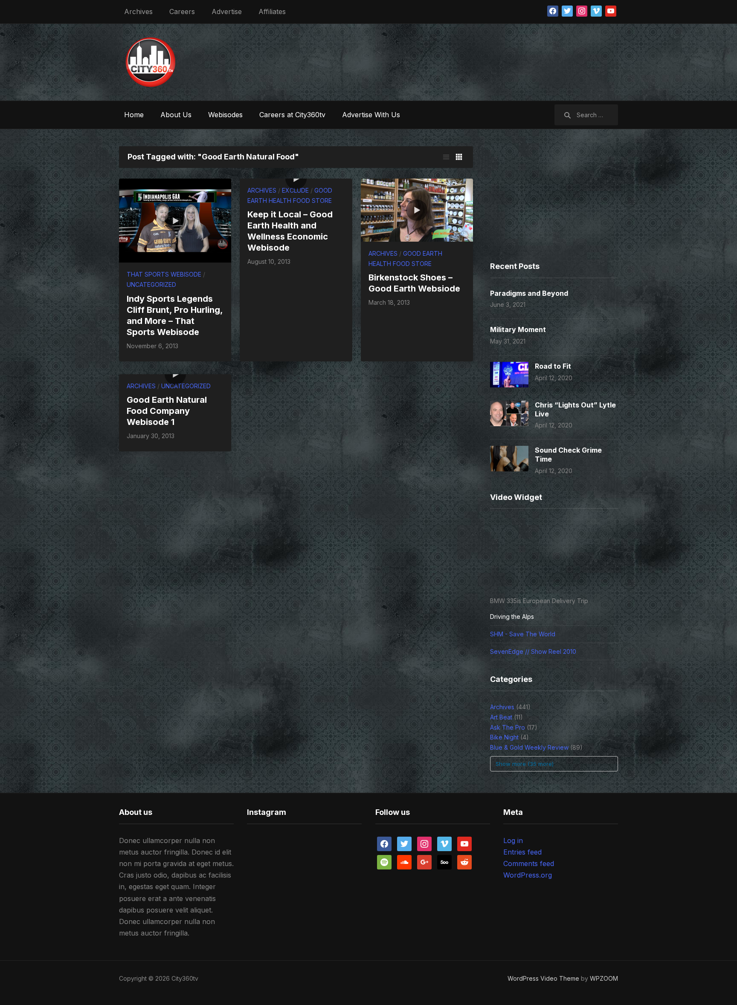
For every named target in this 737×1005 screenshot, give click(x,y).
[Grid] (458, 156)
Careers (182, 11)
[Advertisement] (463, 60)
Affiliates (272, 11)
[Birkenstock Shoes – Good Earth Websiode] (417, 209)
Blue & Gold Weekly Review (529, 747)
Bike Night (504, 737)
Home (134, 114)
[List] (446, 156)
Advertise (227, 11)
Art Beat (501, 717)
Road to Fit (553, 366)
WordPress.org (527, 875)
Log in (513, 840)
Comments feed (528, 863)
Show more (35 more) (525, 763)
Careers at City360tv (292, 114)
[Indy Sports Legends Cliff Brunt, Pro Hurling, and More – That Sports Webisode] (175, 219)
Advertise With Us (371, 114)
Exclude (295, 190)
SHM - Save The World (522, 634)
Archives (138, 11)
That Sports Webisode (164, 274)
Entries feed (522, 852)
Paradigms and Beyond (529, 293)
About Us (176, 114)
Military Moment (518, 329)
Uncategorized (151, 284)
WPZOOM (604, 978)
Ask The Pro (507, 727)
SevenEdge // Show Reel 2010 (533, 651)
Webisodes (225, 114)
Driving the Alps (512, 616)
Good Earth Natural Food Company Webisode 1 (167, 411)
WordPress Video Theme (543, 978)
